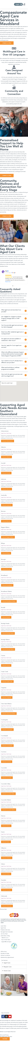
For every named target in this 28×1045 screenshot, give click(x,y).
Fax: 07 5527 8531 (5, 939)
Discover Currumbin (6, 777)
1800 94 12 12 (4, 937)
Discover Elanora (6, 825)
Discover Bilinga (6, 553)
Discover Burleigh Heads (7, 633)
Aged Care (3, 928)
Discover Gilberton (6, 858)
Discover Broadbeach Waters (8, 601)
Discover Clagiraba (6, 697)
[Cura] (7, 7)
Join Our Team (4, 934)
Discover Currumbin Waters (8, 809)
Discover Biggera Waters (7, 537)
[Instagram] (6, 1016)
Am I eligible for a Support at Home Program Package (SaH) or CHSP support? (11, 318)
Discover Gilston (6, 874)
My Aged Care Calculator (7, 932)
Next (5, 909)
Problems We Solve (5, 930)
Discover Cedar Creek (7, 681)
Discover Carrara (6, 665)
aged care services (22, 26)
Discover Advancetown (7, 441)
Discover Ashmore (6, 489)
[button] (1, 276)
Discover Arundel (6, 473)
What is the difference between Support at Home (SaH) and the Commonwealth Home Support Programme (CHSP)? (12, 354)
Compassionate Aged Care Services (13, 18)
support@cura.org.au (6, 941)
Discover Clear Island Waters (8, 713)
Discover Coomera (6, 761)
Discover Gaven (6, 842)
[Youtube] (10, 1016)
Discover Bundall (6, 617)
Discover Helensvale (6, 906)
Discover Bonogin (6, 569)
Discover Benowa (6, 521)
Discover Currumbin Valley (8, 793)
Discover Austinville (6, 505)
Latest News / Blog (5, 936)
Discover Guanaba (6, 890)
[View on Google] (3, 271)
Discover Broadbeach (7, 585)
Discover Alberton (6, 457)
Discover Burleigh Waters (8, 649)
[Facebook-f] (3, 1016)
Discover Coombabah (7, 745)
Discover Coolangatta (7, 729)
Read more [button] (8, 281)
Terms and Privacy (4, 1035)
